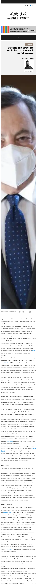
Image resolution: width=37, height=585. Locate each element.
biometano (9, 549)
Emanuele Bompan (28, 58)
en (32, 5)
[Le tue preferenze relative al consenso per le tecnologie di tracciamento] (34, 582)
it (30, 5)
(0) (27, 5)
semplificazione (5, 363)
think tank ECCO (7, 512)
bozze (33, 350)
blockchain (10, 441)
